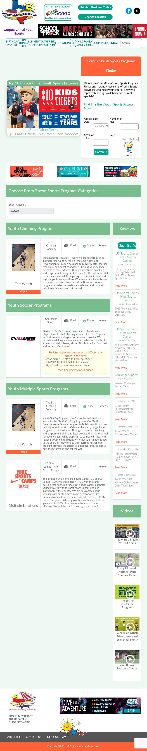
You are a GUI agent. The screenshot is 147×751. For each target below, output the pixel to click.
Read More (121, 286)
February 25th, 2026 (127, 304)
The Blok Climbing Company (51, 245)
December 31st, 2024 (127, 427)
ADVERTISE (14, 737)
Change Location (95, 16)
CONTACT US (33, 737)
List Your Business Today (95, 7)
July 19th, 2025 (124, 379)
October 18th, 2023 (126, 475)
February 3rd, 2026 (126, 340)
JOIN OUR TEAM (56, 737)
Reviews (103, 246)
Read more (63, 346)
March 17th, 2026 (126, 264)
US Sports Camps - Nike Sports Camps (51, 467)
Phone (90, 246)
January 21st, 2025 (126, 401)
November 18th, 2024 (127, 449)
